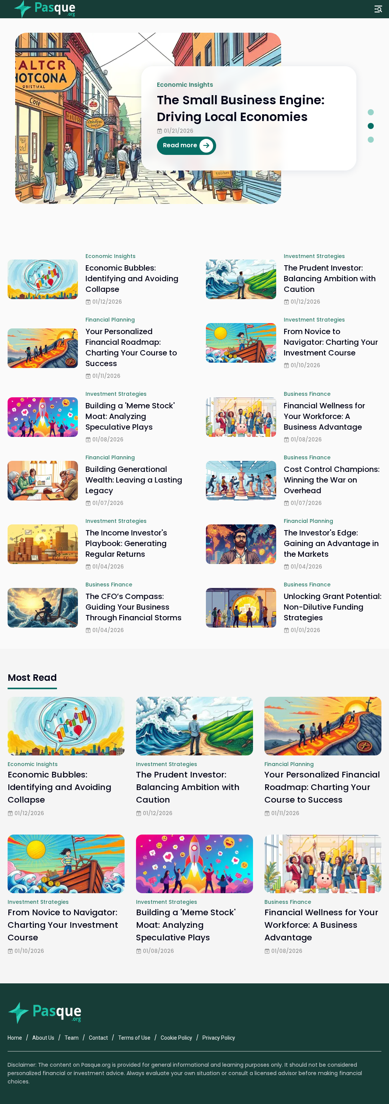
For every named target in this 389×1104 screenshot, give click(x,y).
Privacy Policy (218, 1038)
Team (72, 1038)
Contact (98, 1038)
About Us (43, 1038)
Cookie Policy (176, 1038)
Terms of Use (134, 1038)
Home (15, 1038)
